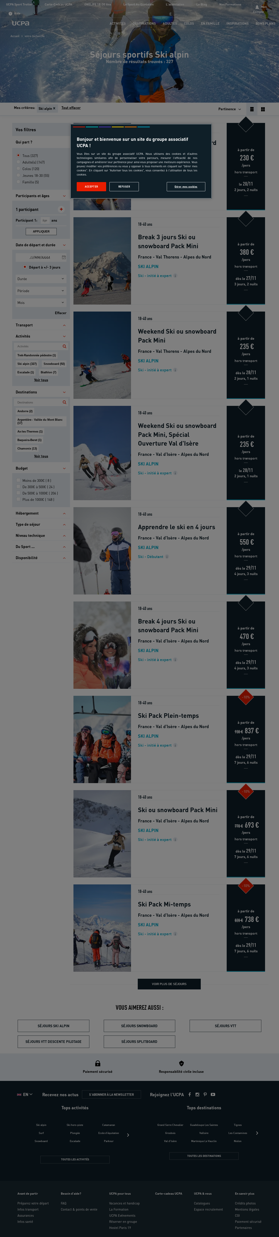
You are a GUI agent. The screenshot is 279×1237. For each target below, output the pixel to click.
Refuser (124, 186)
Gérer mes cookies (186, 186)
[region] (141, 161)
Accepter (91, 186)
